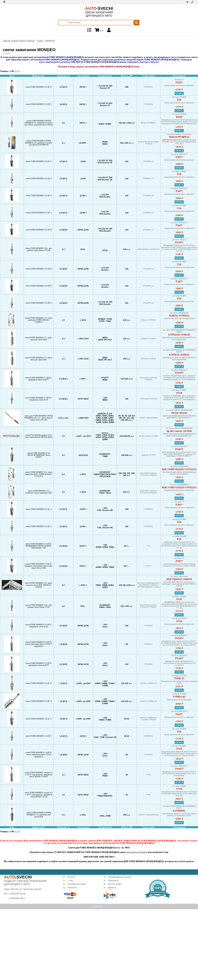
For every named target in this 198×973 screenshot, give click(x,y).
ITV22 (179, 599)
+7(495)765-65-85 (17, 894)
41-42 (17, 71)
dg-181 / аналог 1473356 (179, 431)
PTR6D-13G (179, 697)
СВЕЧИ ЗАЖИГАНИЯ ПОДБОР (19, 41)
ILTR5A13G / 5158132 (179, 335)
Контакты (72, 887)
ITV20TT (179, 449)
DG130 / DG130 (179, 413)
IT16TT (179, 157)
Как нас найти (115, 884)
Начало (71, 877)
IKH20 (179, 117)
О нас (70, 880)
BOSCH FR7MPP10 (179, 137)
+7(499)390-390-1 (16, 898)
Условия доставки (77, 884)
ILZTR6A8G (179, 811)
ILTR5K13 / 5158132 (179, 355)
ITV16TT (179, 242)
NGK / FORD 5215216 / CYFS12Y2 (179, 469)
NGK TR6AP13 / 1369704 (179, 579)
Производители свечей (119, 877)
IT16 (179, 174)
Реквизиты (113, 880)
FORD (40, 41)
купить (179, 93)
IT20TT (179, 82)
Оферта (112, 887)
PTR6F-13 (179, 678)
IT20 (179, 100)
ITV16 (179, 393)
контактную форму (136, 852)
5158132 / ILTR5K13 (179, 316)
